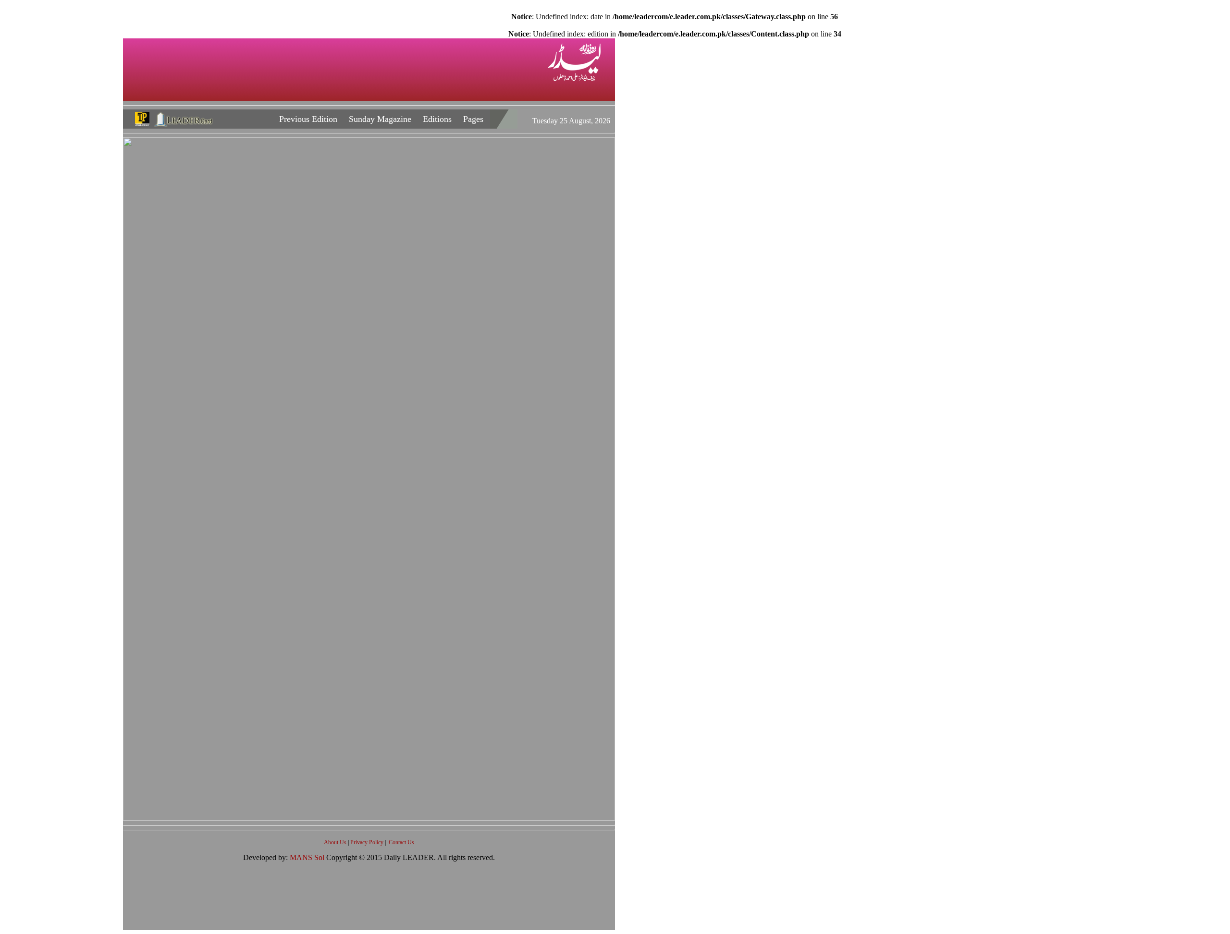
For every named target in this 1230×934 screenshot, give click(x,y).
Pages (473, 119)
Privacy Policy (367, 842)
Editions (437, 119)
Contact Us (401, 842)
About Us (336, 842)
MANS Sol (308, 857)
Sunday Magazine (380, 119)
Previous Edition (308, 119)
